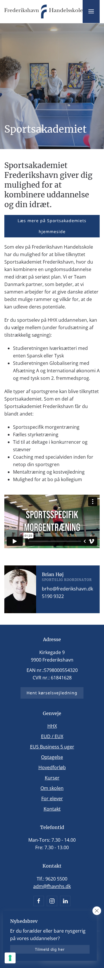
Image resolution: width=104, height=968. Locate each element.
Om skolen (52, 788)
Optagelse (52, 757)
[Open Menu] (91, 11)
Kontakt (52, 809)
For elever (52, 798)
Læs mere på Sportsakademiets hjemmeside (52, 226)
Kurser (52, 778)
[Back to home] (43, 11)
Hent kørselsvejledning (52, 692)
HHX (52, 726)
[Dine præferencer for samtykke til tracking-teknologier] (10, 957)
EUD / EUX (52, 736)
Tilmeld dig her (50, 949)
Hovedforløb (52, 767)
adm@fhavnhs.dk (52, 886)
